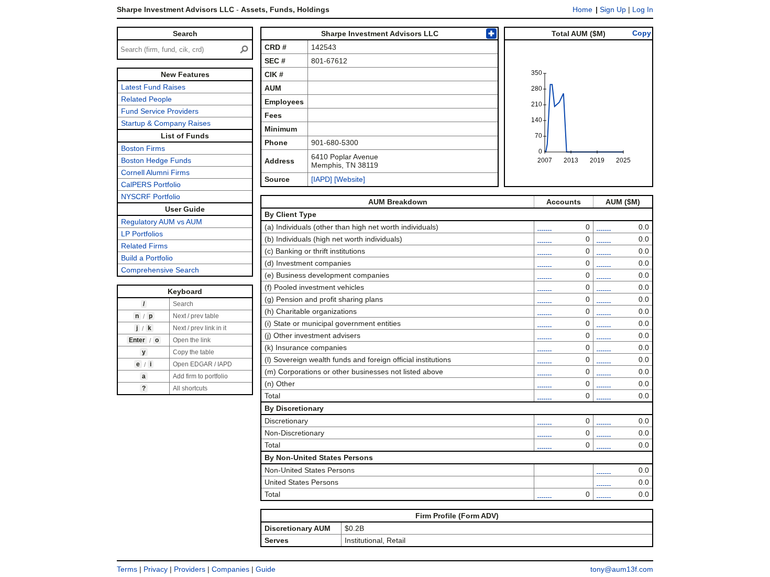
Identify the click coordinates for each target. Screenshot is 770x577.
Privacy (156, 569)
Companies (230, 569)
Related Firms (144, 246)
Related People (146, 99)
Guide (266, 569)
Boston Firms (143, 148)
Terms (127, 569)
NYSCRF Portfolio (150, 196)
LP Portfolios (142, 234)
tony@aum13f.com (621, 569)
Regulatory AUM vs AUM (161, 221)
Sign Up (613, 9)
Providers (189, 569)
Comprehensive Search (160, 270)
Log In (642, 9)
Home (582, 9)
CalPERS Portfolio (151, 184)
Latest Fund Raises (153, 87)
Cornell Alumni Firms (155, 172)
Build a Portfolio (147, 258)
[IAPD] (321, 179)
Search (185, 33)
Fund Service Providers (160, 111)
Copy (641, 33)
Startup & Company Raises (166, 123)
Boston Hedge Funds (156, 160)
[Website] (349, 179)
